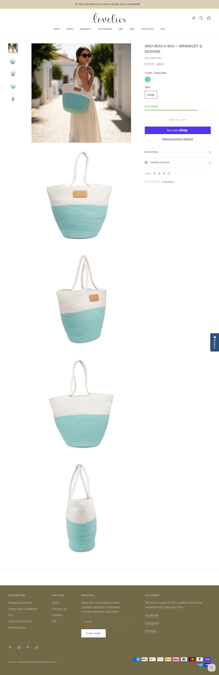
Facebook (151, 615)
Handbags (85, 28)
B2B (54, 621)
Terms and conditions (22, 609)
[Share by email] (169, 173)
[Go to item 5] (13, 97)
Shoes (69, 28)
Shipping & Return (20, 603)
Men (121, 28)
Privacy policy (17, 628)
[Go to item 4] (13, 85)
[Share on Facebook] (154, 173)
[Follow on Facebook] (10, 647)
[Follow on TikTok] (36, 647)
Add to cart (177, 119)
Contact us (59, 609)
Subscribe (93, 633)
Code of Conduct (20, 621)
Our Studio (147, 28)
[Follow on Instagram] (19, 647)
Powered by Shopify (47, 662)
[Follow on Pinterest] (27, 647)
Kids (132, 28)
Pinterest (151, 631)
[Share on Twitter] (159, 173)
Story (55, 603)
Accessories (105, 28)
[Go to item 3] (13, 73)
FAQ (10, 615)
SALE (162, 28)
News (57, 28)
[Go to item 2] (13, 60)
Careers (57, 615)
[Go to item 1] (13, 48)
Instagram (152, 623)
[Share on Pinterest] (164, 173)
